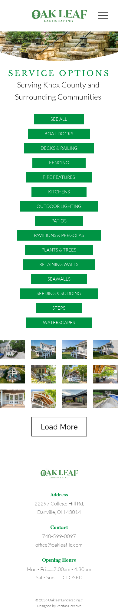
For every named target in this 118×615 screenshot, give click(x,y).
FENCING (59, 163)
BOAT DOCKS (58, 133)
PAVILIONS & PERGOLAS (59, 235)
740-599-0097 (59, 536)
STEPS (58, 308)
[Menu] (103, 16)
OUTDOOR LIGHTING (59, 206)
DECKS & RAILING (59, 148)
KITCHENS (59, 192)
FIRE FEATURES (59, 177)
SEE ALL (59, 119)
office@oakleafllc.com (59, 544)
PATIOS (59, 221)
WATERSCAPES (59, 322)
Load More (59, 426)
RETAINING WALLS (58, 264)
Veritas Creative (69, 605)
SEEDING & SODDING (59, 293)
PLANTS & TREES (58, 250)
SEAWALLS (59, 279)
